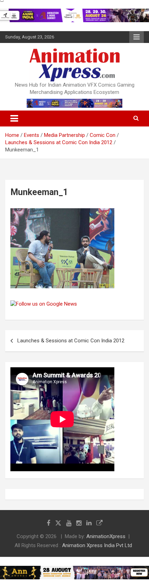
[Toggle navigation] (14, 118)
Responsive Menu (136, 37)
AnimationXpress (105, 536)
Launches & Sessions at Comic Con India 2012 (70, 340)
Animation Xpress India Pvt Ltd (97, 545)
